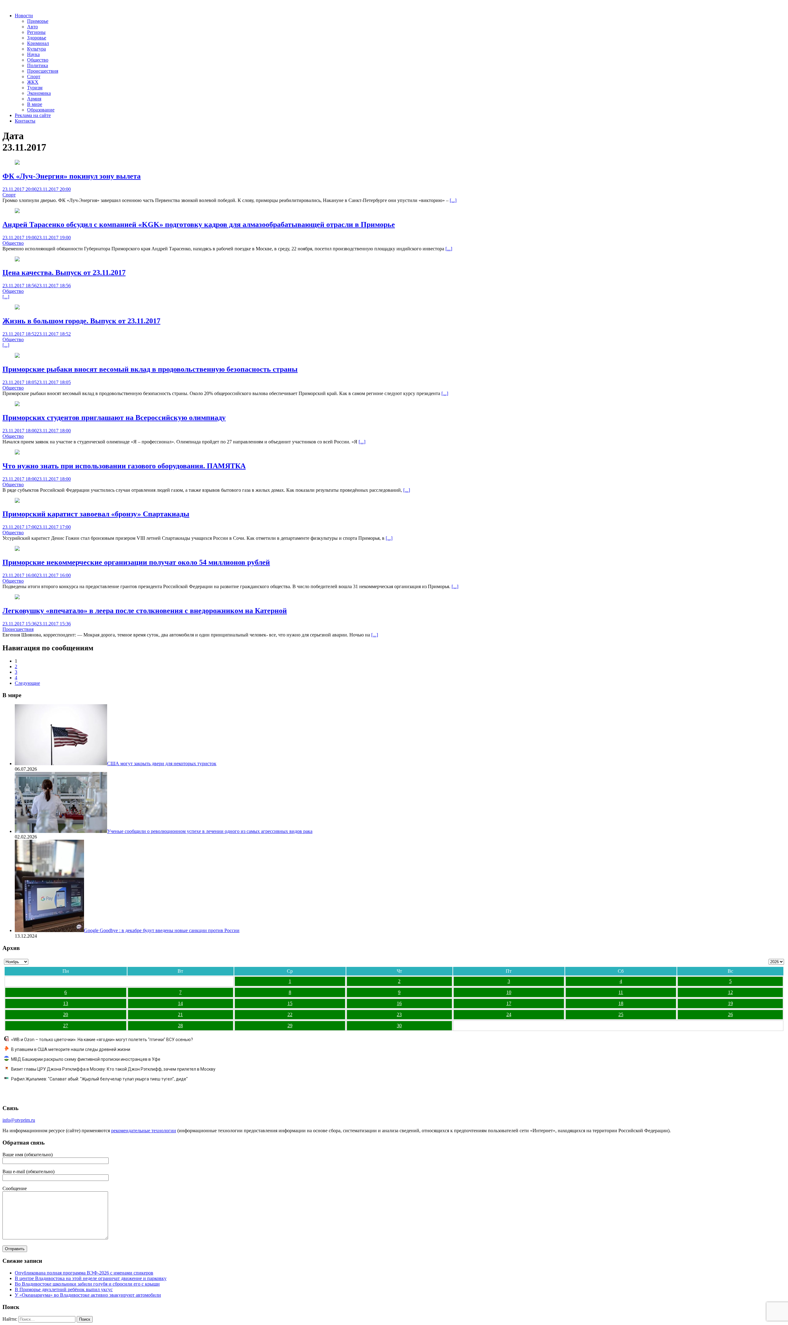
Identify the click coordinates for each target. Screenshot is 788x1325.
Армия (34, 98)
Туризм (34, 87)
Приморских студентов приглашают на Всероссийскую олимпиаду (114, 418)
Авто (32, 26)
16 (399, 1003)
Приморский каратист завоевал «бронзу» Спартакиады (95, 514)
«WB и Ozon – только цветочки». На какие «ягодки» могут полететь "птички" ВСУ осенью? (102, 1039)
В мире (34, 104)
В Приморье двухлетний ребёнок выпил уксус (64, 1289)
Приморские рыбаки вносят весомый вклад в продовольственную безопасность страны (150, 369)
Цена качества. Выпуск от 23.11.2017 (64, 273)
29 (289, 1025)
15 (289, 1003)
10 (508, 992)
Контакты (25, 120)
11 (620, 992)
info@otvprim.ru (18, 1120)
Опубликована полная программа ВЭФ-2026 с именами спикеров (84, 1272)
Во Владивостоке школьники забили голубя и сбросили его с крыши (87, 1284)
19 (730, 1003)
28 (180, 1025)
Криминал (38, 43)
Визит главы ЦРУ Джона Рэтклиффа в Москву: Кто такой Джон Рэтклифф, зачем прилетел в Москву (113, 1069)
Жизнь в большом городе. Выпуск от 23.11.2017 (81, 321)
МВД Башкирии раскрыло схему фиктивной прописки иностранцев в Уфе (85, 1059)
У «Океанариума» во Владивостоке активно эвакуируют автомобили (88, 1295)
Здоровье (36, 37)
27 (65, 1025)
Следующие (27, 683)
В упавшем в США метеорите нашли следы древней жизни (70, 1049)
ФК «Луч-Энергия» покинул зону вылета (71, 176)
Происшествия (42, 71)
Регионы (36, 32)
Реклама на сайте (33, 115)
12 (730, 992)
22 (289, 1014)
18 (620, 1003)
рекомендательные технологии (143, 1130)
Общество (37, 60)
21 (180, 1014)
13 (65, 1003)
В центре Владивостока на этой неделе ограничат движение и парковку (91, 1278)
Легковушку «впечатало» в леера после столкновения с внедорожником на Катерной (144, 611)
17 (508, 1003)
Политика (37, 65)
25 (620, 1014)
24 (508, 1014)
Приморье (37, 21)
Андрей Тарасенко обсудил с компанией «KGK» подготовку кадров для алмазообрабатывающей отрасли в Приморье (198, 224)
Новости (24, 15)
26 (730, 1014)
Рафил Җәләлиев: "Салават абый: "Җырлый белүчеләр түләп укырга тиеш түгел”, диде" (99, 1079)
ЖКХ (32, 82)
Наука (33, 54)
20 (65, 1014)
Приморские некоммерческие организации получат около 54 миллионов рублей (136, 562)
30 (399, 1025)
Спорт (33, 76)
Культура (36, 48)
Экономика (39, 93)
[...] (453, 200)
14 (180, 1003)
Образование (40, 109)
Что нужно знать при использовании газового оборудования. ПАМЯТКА (124, 466)
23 (399, 1014)
